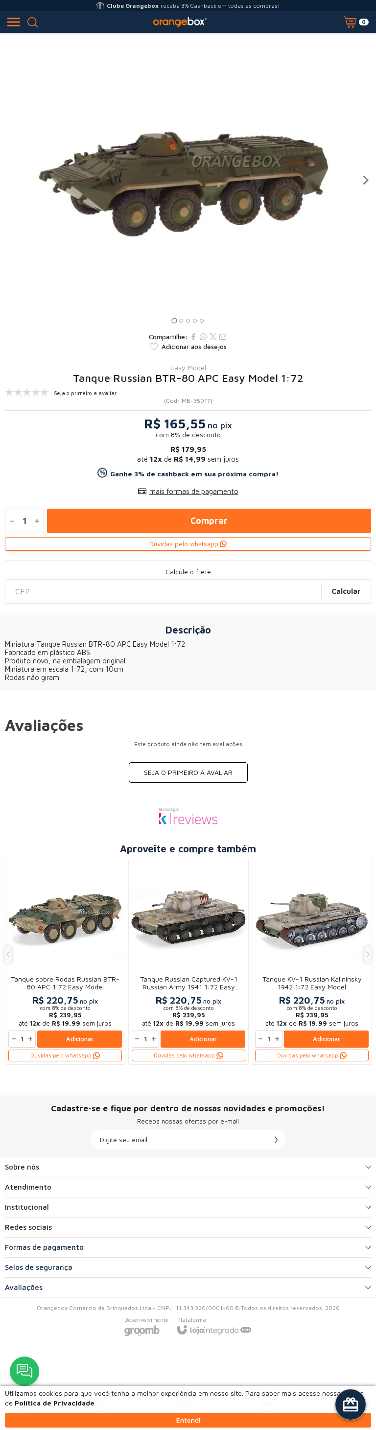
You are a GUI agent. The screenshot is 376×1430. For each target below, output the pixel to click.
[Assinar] (276, 1139)
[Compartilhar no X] (213, 336)
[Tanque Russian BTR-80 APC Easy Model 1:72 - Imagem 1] (188, 180)
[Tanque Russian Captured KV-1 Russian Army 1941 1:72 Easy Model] (188, 961)
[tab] (174, 320)
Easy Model (188, 367)
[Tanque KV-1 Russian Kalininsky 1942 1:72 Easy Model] (312, 961)
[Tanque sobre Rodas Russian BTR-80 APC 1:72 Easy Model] (65, 961)
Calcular (346, 591)
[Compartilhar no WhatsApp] (203, 336)
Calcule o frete (188, 571)
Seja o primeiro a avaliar (188, 772)
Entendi (188, 1420)
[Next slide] (365, 180)
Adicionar (80, 1039)
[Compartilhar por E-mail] (222, 336)
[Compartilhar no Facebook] (193, 336)
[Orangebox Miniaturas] (180, 22)
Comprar (209, 521)
